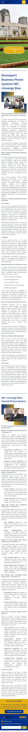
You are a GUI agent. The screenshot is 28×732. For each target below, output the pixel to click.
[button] (24, 2)
